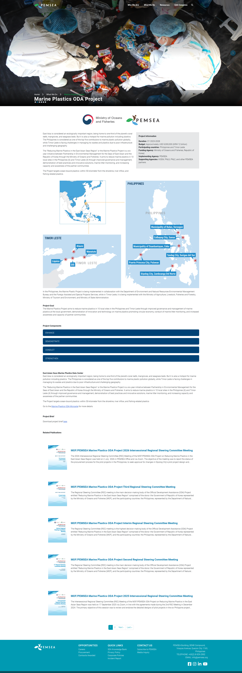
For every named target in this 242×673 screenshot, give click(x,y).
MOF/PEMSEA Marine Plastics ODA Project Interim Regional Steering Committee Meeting (124, 523)
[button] (35, 102)
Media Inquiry (143, 652)
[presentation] (9, 53)
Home (37, 94)
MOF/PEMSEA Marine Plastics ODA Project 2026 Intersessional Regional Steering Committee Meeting (132, 450)
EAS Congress (181, 5)
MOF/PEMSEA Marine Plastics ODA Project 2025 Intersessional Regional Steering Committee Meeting (132, 596)
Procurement (84, 652)
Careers (81, 649)
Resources (165, 5)
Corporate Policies (116, 655)
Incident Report (114, 658)
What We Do (149, 5)
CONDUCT (50, 350)
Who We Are (133, 5)
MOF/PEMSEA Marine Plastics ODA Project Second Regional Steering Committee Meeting (124, 559)
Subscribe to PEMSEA (146, 649)
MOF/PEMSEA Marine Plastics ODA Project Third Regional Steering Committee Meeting (123, 486)
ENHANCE (49, 333)
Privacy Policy (114, 652)
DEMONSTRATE (52, 341)
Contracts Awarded (86, 655)
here (65, 421)
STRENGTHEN (51, 358)
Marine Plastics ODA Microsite (64, 406)
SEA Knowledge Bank (117, 649)
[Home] (46, 5)
